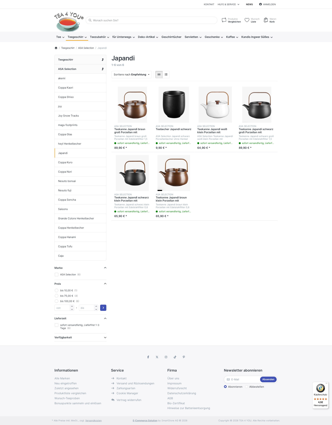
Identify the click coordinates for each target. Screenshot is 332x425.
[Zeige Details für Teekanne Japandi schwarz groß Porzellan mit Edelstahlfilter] (257, 105)
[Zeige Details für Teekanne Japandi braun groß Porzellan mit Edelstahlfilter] (132, 105)
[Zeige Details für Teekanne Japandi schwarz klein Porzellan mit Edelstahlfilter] (132, 173)
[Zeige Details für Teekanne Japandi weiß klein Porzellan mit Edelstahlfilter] (215, 105)
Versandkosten (93, 420)
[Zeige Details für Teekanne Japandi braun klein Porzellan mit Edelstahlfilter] (174, 173)
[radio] (159, 74)
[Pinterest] (184, 357)
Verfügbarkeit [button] (63, 337)
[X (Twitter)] (157, 357)
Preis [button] (57, 283)
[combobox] (151, 20)
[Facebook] (148, 357)
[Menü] (326, 384)
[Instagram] (166, 357)
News (249, 4)
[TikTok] (175, 357)
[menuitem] (60, 37)
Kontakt (209, 4)
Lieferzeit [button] (60, 318)
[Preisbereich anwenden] (103, 308)
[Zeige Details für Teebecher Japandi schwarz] (174, 105)
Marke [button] (58, 267)
